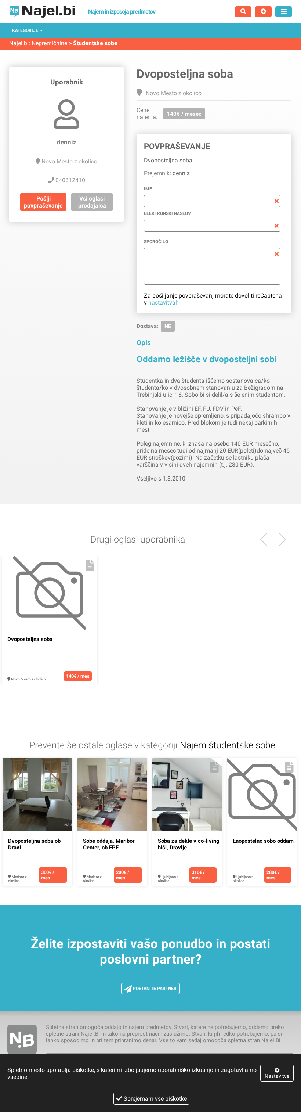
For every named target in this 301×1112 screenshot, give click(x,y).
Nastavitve (277, 1076)
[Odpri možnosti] (283, 11)
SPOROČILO (156, 241)
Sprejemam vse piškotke (155, 1098)
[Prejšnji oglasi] (279, 539)
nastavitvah (163, 302)
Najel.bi (19, 43)
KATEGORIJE (25, 30)
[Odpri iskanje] (243, 11)
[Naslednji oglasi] (266, 539)
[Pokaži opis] (90, 565)
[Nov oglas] (263, 11)
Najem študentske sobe (227, 745)
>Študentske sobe (93, 43)
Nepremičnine (49, 43)
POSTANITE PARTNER (154, 988)
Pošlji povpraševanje (43, 202)
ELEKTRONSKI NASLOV (167, 213)
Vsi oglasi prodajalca (92, 202)
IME (148, 188)
